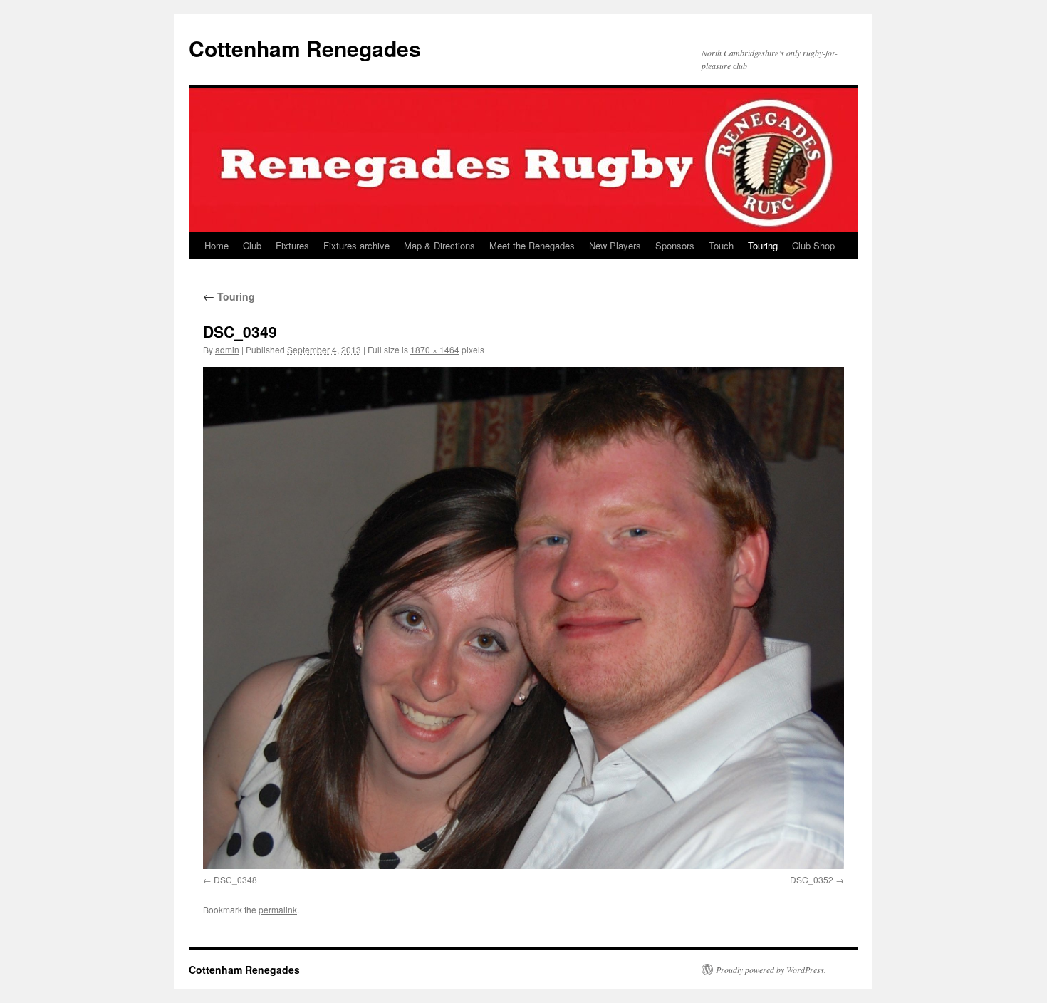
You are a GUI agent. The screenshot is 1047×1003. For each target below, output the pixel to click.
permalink (278, 909)
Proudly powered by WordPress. (771, 969)
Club (252, 245)
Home (216, 245)
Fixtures (292, 245)
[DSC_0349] (523, 618)
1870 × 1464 (434, 349)
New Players (615, 245)
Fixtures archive (356, 245)
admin (227, 349)
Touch (721, 245)
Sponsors (674, 245)
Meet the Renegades (532, 245)
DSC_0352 (811, 879)
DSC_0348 (235, 879)
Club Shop (813, 245)
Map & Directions (439, 245)
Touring (763, 245)
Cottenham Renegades (305, 48)
